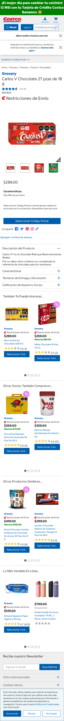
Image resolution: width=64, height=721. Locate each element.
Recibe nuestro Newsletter (23, 656)
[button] (56, 27)
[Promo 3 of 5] (32, 375)
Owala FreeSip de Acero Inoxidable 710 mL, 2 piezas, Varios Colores (46, 615)
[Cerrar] (60, 35)
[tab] (32, 677)
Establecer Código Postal (14, 59)
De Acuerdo (12, 713)
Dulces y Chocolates (41, 67)
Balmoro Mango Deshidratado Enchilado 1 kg (46, 433)
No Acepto (51, 713)
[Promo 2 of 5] (28, 375)
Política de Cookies (45, 704)
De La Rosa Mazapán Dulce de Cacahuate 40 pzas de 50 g (15, 437)
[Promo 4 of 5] (35, 375)
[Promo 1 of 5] (25, 375)
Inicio (4, 67)
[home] (12, 19)
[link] (16, 229)
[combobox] (27, 27)
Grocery (13, 67)
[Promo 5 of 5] (39, 375)
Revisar (31, 713)
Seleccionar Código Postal (32, 221)
